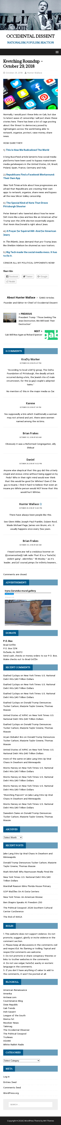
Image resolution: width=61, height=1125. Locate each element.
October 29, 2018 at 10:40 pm (30, 508)
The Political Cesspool (14, 1033)
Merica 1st (8, 1019)
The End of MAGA (12, 917)
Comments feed (12, 1087)
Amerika (7, 993)
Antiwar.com (9, 997)
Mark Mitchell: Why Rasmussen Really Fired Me (28, 871)
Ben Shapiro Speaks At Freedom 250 (22, 902)
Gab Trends (9, 1008)
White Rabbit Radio (13, 1044)
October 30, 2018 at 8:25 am (30, 437)
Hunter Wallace (34, 72)
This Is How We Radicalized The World (27, 150)
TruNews (8, 1037)
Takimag (7, 1026)
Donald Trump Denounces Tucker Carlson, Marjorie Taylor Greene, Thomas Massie (28, 706)
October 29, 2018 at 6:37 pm (30, 363)
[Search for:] (30, 1104)
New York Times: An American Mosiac (23, 897)
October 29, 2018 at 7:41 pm (30, 407)
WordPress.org (11, 1093)
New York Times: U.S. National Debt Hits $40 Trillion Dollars (29, 677)
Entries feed (9, 1082)
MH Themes (48, 1120)
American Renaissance (15, 990)
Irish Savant (9, 1012)
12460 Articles (46, 297)
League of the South (14, 1015)
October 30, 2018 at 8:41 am (30, 545)
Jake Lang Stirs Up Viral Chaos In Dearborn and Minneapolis (27, 760)
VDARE (7, 1041)
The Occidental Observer (16, 1030)
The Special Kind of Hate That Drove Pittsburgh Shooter (25, 204)
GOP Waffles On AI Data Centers (21, 891)
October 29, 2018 (14, 72)
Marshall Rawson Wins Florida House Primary (27, 886)
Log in (6, 1076)
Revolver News (11, 1023)
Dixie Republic (10, 1004)
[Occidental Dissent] (30, 28)
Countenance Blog (13, 1001)
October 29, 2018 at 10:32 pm (30, 463)
